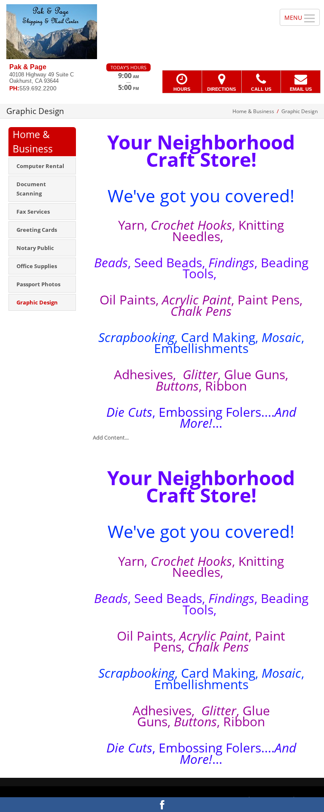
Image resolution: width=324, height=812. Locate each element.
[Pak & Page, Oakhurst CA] (162, 31)
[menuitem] (42, 166)
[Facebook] (162, 804)
